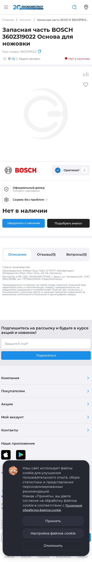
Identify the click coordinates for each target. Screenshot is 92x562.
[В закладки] (85, 86)
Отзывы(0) (46, 254)
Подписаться (46, 355)
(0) (13, 58)
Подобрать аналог (68, 223)
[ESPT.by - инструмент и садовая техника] (28, 7)
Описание (17, 254)
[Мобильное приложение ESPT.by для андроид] (6, 455)
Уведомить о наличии (23, 223)
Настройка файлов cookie (53, 533)
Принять (53, 521)
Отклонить (53, 546)
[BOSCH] (20, 170)
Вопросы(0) (76, 254)
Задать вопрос (29, 58)
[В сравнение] (85, 74)
